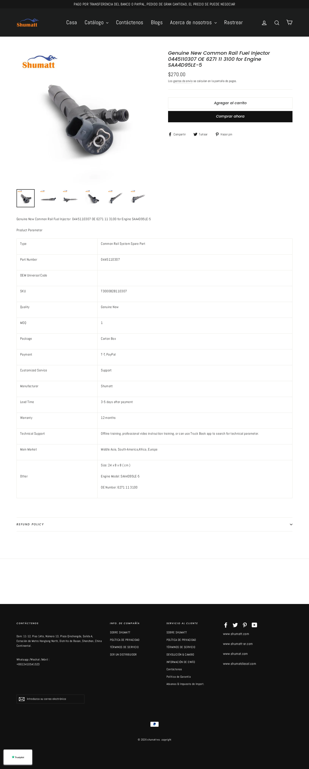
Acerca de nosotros (191, 22)
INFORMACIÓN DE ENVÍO (180, 662)
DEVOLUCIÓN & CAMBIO (180, 654)
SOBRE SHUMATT (120, 632)
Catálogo (95, 22)
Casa (71, 22)
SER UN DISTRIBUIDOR (123, 654)
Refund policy (30, 524)
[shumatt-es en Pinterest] (244, 625)
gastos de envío (183, 81)
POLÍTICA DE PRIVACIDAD (125, 640)
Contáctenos (129, 22)
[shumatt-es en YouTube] (254, 625)
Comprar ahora (230, 116)
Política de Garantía (178, 677)
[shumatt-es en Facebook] (225, 625)
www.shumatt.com (236, 634)
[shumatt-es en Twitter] (235, 625)
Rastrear (233, 22)
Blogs (157, 22)
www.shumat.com (235, 653)
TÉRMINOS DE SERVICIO (124, 647)
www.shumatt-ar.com (238, 644)
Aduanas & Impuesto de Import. (185, 684)
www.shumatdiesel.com (239, 663)
